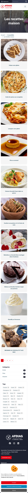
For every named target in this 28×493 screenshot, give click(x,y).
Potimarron (13, 407)
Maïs (12, 396)
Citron (19, 398)
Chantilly (19, 396)
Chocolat (5, 387)
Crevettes (15, 416)
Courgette (6, 401)
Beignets (13, 418)
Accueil (3, 35)
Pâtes (20, 404)
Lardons (5, 421)
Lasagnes (20, 393)
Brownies (5, 398)
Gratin (14, 404)
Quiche (20, 418)
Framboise (16, 390)
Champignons (7, 390)
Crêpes (5, 393)
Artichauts (6, 404)
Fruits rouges (6, 416)
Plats (13, 373)
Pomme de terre (7, 410)
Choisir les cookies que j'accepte (14, 486)
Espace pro (5, 1)
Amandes (16, 410)
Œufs (13, 398)
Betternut (13, 421)
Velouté (13, 387)
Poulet (5, 407)
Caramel (5, 396)
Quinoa (12, 393)
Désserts (13, 376)
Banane (19, 413)
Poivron (13, 401)
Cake (13, 413)
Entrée (13, 370)
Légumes (5, 413)
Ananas (5, 418)
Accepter (14, 482)
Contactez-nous (6, 457)
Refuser (14, 490)
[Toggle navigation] (25, 6)
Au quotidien (10, 35)
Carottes (20, 387)
